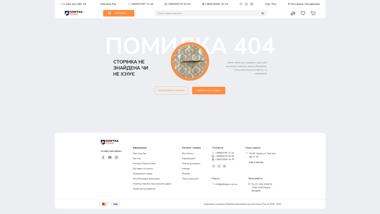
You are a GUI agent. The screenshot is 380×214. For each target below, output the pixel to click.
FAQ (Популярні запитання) (146, 178)
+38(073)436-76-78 (216, 4)
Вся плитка (187, 153)
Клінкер (186, 168)
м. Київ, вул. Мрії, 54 (74, 4)
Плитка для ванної (191, 163)
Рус (274, 4)
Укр (268, 4)
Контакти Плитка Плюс (144, 163)
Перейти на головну (209, 90)
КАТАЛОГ (120, 13)
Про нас (137, 158)
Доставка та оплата (143, 168)
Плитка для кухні (190, 178)
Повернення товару (142, 173)
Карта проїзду (256, 162)
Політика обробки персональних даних (152, 183)
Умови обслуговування (144, 188)
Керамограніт (188, 158)
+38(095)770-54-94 (179, 4)
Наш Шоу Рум (108, 4)
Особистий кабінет (111, 151)
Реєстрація (297, 4)
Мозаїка (186, 173)
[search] (263, 13)
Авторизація (312, 4)
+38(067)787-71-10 (141, 4)
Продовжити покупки (171, 90)
